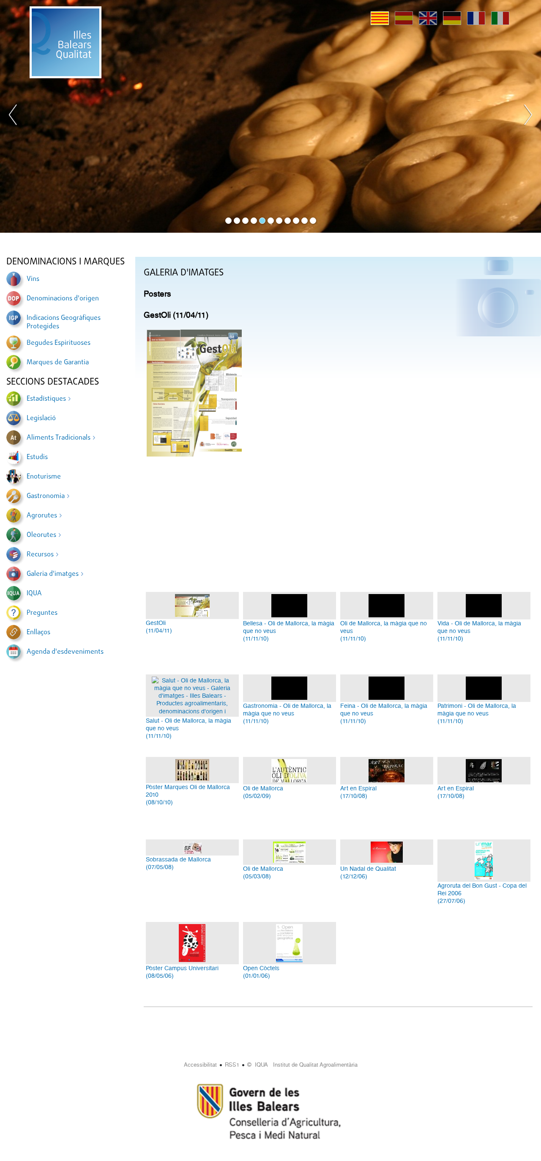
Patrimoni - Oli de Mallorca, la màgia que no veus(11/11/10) (476, 713)
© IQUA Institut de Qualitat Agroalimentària (302, 1065)
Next (528, 116)
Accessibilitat (200, 1065)
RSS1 (232, 1065)
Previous (13, 116)
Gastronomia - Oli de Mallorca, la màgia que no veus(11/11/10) (287, 713)
